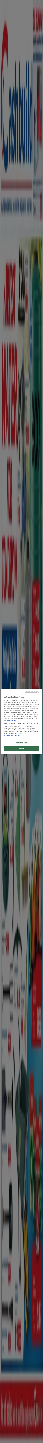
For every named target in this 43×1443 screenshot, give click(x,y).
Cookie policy (11, 720)
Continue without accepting (32, 692)
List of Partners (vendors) (12, 735)
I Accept (21, 748)
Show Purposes (21, 742)
